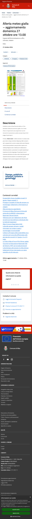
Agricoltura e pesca (6, 426)
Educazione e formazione (7, 413)
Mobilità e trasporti (6, 404)
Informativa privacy (6, 495)
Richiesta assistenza (6, 485)
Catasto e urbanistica (6, 400)
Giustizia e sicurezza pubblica (8, 415)
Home (3, 13)
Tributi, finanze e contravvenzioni (10, 417)
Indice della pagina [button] (10, 103)
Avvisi (2, 439)
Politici (3, 377)
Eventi (2, 446)
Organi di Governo (5, 368)
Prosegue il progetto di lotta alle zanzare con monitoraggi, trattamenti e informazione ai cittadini (16, 204)
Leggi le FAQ (4, 483)
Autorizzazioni (4, 424)
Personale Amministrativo (8, 379)
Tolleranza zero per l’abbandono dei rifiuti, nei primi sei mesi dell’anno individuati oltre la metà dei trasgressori (15, 220)
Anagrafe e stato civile (7, 389)
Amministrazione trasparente (8, 493)
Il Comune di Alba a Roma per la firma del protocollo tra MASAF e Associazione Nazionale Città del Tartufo (15, 213)
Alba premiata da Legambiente (12, 209)
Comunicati (16, 13)
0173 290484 (7, 468)
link (29, 506)
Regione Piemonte (7, 1)
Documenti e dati (5, 381)
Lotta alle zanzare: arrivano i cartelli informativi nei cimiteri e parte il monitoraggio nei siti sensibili (13, 228)
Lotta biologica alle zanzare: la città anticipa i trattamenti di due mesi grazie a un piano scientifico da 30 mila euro (16, 250)
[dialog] (16, 507)
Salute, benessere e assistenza (9, 421)
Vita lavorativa (5, 394)
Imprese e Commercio (6, 396)
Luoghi (3, 449)
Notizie (3, 434)
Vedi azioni (13, 52)
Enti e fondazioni (5, 374)
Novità (9, 13)
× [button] (30, 497)
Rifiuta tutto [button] (16, 513)
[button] (16, 516)
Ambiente (3, 419)
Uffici (2, 372)
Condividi (5, 52)
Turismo (3, 402)
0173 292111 (14, 470)
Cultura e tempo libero (7, 392)
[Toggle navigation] (3, 6)
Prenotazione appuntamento (8, 478)
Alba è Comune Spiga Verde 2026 (12, 224)
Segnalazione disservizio (7, 480)
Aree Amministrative (6, 370)
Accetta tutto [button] (16, 509)
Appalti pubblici (5, 398)
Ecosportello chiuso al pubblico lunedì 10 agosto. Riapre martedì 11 (15, 199)
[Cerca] (29, 6)
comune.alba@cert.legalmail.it (12, 466)
